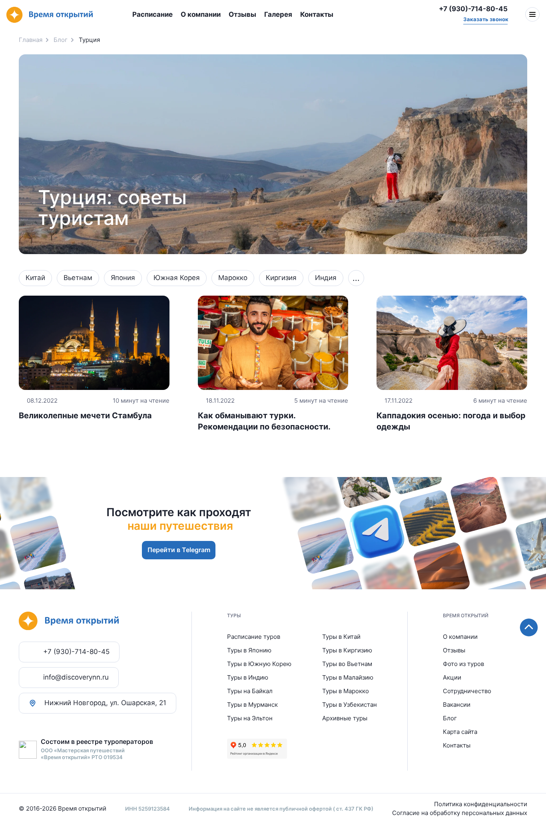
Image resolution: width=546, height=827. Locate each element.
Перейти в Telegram (178, 550)
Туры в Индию (247, 677)
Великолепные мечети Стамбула (94, 408)
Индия (326, 278)
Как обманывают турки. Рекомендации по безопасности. (273, 414)
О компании (201, 14)
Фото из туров (463, 664)
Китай (35, 278)
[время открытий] (49, 15)
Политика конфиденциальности (480, 804)
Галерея (278, 14)
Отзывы (242, 14)
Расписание (152, 14)
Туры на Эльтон (250, 718)
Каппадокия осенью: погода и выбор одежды (452, 414)
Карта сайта (460, 732)
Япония (123, 278)
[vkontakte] (401, 15)
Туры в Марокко (345, 691)
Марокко (232, 278)
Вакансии (456, 704)
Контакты (316, 14)
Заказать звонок (485, 19)
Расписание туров (253, 636)
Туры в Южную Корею (259, 664)
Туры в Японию (249, 650)
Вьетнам (78, 278)
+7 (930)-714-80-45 (473, 9)
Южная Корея (176, 278)
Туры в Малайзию (347, 677)
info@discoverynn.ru (76, 677)
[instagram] (385, 15)
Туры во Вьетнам (347, 664)
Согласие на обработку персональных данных (459, 813)
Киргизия (281, 278)
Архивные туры (344, 718)
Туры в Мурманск (252, 704)
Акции (452, 677)
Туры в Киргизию (347, 650)
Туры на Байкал (250, 691)
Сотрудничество (467, 691)
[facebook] (369, 15)
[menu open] (532, 14)
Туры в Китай (341, 636)
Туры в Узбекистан (349, 704)
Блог (450, 718)
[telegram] (417, 15)
